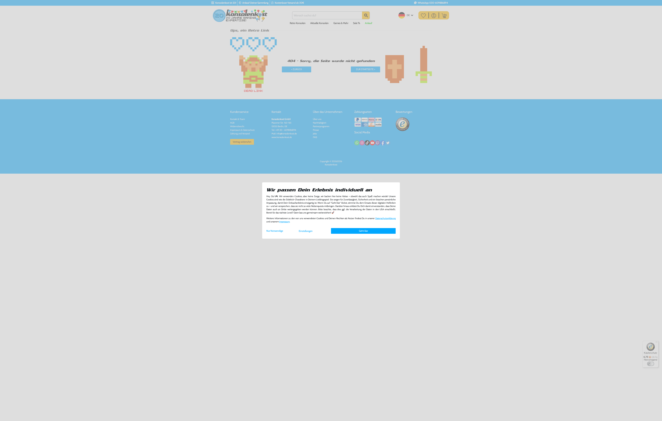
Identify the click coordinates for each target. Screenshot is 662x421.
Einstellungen (306, 231)
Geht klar (363, 230)
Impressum (284, 221)
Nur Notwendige (274, 230)
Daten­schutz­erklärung (385, 218)
